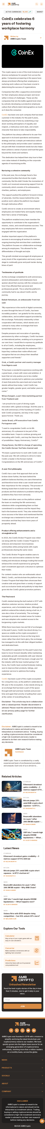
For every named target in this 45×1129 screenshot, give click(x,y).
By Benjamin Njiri (10, 919)
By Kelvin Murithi (29, 792)
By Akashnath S (29, 808)
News (25, 813)
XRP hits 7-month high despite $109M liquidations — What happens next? (33, 835)
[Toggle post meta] (40, 37)
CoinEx (5, 115)
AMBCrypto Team (18, 39)
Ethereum (27, 781)
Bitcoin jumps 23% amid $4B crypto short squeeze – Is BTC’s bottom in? (33, 803)
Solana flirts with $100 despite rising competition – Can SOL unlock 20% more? (22, 914)
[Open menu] (3, 4)
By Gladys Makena (30, 840)
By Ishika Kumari (29, 824)
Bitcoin (26, 797)
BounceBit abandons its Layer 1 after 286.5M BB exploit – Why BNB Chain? (32, 819)
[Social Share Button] (42, 1121)
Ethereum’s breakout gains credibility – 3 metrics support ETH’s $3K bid (33, 787)
